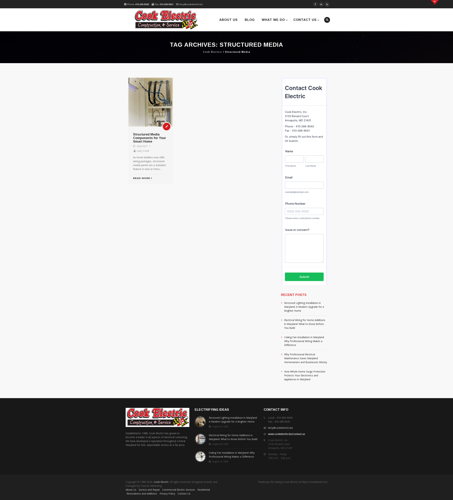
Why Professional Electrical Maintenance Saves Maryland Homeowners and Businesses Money (305, 358)
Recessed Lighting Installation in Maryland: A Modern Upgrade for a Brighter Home (304, 306)
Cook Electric (161, 482)
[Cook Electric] (161, 19)
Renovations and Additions (142, 493)
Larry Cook (143, 150)
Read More (141, 178)
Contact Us (305, 20)
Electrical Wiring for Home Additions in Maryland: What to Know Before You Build (304, 324)
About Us (228, 20)
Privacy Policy (167, 493)
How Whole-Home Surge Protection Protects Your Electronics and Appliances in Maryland (304, 375)
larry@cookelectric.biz (191, 4)
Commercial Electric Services (178, 489)
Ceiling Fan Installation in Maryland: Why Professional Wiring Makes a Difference (304, 341)
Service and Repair (149, 489)
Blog (250, 20)
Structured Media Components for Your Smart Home (149, 138)
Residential (203, 489)
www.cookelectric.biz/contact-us (286, 434)
